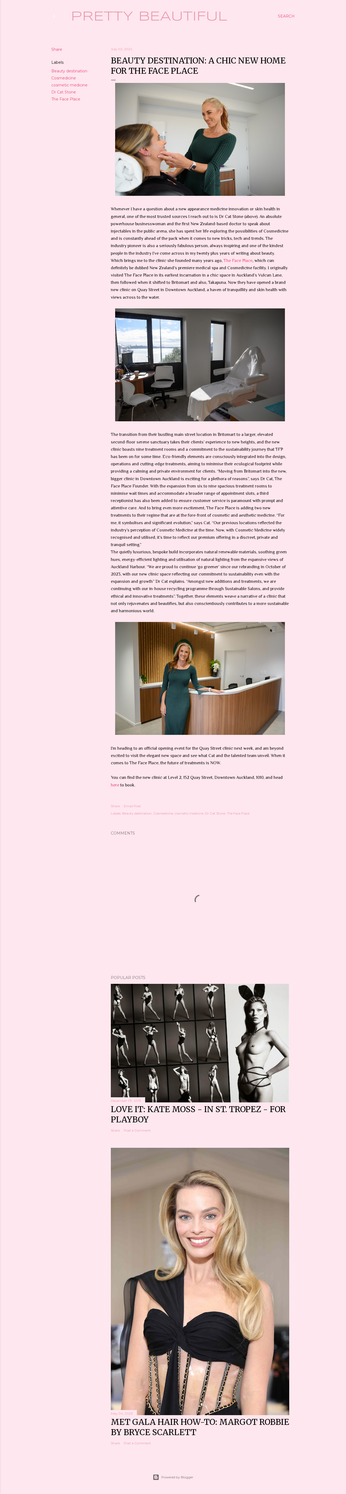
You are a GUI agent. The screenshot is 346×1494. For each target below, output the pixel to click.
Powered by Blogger (177, 1477)
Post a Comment (137, 1130)
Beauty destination (69, 71)
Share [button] (56, 49)
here (115, 785)
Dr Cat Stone (63, 92)
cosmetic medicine (69, 85)
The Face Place (65, 99)
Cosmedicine (63, 78)
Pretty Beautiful (149, 16)
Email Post (132, 806)
